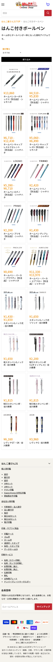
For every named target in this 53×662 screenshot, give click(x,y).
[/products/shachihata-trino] (39, 170)
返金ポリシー (42, 636)
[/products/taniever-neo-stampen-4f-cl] (39, 343)
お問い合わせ (25, 639)
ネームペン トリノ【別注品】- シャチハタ (39, 191)
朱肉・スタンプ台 (11, 546)
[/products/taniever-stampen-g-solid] (39, 301)
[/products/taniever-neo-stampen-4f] (13, 385)
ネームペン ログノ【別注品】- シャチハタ (13, 194)
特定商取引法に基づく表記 (23, 634)
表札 (6, 575)
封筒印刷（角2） (11, 569)
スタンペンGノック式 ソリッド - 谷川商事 (39, 321)
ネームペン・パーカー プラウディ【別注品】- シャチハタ (13, 278)
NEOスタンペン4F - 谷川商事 (12, 405)
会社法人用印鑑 (8, 501)
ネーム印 (8, 540)
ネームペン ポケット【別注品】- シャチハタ (39, 102)
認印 (6, 480)
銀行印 (7, 477)
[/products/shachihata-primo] (13, 215)
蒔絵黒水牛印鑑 (10, 495)
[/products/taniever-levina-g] (39, 424)
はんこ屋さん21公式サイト (26, 642)
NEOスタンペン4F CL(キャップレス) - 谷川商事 (39, 365)
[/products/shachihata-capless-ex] (13, 122)
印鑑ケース (8, 533)
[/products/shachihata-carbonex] (13, 78)
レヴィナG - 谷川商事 (39, 442)
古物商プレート (10, 578)
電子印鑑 (8, 522)
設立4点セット (10, 516)
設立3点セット (10, 519)
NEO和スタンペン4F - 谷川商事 (39, 405)
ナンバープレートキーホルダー (17, 581)
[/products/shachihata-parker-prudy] (13, 256)
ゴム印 (7, 537)
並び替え (6, 49)
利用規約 (13, 639)
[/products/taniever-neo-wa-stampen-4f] (39, 385)
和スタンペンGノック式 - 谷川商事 (13, 363)
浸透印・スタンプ (11, 543)
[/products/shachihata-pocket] (39, 78)
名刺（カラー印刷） (12, 560)
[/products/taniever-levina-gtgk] (13, 424)
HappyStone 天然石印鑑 (15, 492)
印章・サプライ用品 (9, 528)
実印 (6, 474)
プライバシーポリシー (11, 636)
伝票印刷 (8, 572)
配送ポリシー (28, 636)
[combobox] (22, 13)
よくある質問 (42, 634)
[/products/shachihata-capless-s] (39, 122)
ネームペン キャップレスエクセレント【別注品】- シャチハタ (13, 148)
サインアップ (43, 606)
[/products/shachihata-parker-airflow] (39, 256)
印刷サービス (7, 554)
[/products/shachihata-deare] (39, 215)
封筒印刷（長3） (11, 566)
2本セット (8, 486)
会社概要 (36, 639)
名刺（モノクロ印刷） (13, 563)
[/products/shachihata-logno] (13, 170)
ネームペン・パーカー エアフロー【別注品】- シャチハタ (38, 281)
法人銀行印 (9, 509)
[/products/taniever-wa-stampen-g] (13, 343)
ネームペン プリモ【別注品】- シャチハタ (13, 236)
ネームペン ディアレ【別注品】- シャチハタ (39, 236)
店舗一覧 (6, 634)
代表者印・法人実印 (12, 506)
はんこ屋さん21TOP (10, 21)
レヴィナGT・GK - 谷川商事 (13, 444)
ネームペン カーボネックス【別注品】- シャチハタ (13, 99)
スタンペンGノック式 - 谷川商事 (13, 324)
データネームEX (11, 549)
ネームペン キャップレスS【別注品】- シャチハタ (38, 147)
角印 (6, 513)
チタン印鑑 (9, 489)
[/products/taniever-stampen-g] (13, 301)
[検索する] (48, 13)
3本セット (8, 483)
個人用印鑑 (6, 468)
